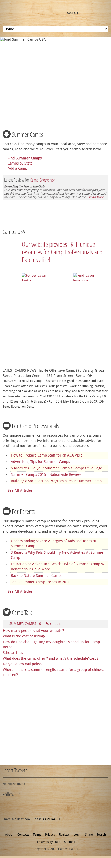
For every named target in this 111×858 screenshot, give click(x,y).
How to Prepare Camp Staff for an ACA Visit (46, 455)
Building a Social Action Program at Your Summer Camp (56, 481)
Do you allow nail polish (22, 664)
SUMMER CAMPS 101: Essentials (35, 624)
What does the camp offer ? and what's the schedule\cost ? (50, 658)
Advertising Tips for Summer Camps (40, 462)
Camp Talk (22, 612)
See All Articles (20, 490)
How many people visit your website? (33, 630)
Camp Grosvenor (42, 180)
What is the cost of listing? (24, 636)
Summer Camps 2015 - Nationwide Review (46, 474)
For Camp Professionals (35, 426)
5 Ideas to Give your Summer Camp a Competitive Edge (56, 468)
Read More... (97, 197)
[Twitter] (6, 809)
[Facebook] (15, 809)
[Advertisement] (56, 80)
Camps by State (20, 163)
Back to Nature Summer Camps (36, 575)
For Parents (23, 511)
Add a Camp (17, 168)
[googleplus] (24, 809)
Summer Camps (27, 134)
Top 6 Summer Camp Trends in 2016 (40, 582)
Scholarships (13, 653)
